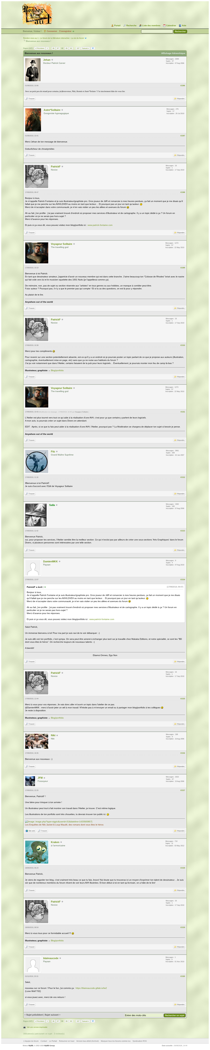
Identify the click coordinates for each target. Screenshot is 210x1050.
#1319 (182, 927)
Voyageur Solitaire (61, 244)
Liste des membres (151, 25)
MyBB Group (49, 1045)
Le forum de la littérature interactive (54, 38)
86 (53, 48)
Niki (53, 735)
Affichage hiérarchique (173, 53)
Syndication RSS (140, 1041)
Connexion (52, 31)
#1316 (182, 753)
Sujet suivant (52, 1015)
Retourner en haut (66, 1041)
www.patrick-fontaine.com (100, 225)
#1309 (182, 268)
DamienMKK (50, 561)
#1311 (182, 412)
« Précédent (39, 48)
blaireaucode (50, 958)
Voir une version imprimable (37, 1027)
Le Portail (53, 1041)
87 (58, 48)
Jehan (46, 60)
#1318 (182, 868)
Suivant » (85, 48)
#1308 (182, 192)
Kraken (55, 842)
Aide (184, 25)
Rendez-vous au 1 (31, 38)
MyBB (30, 1045)
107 (78, 48)
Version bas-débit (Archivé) (87, 1041)
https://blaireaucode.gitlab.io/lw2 (91, 988)
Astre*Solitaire (52, 110)
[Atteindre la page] (93, 48)
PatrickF (56, 166)
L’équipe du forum (31, 1041)
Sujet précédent (34, 1015)
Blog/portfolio (57, 370)
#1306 (182, 85)
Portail (117, 25)
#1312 (182, 477)
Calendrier (171, 25)
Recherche (131, 25)
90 (71, 48)
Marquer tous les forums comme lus (116, 1041)
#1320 (182, 976)
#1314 (182, 579)
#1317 (182, 790)
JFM (40, 778)
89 (66, 48)
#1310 (182, 345)
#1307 (182, 136)
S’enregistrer (65, 31)
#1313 (182, 531)
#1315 (182, 699)
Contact (44, 1041)
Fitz (53, 451)
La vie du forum (77, 38)
